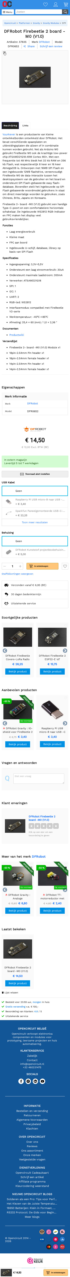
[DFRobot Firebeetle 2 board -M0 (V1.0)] (15, 826)
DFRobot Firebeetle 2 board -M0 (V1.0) (42, 818)
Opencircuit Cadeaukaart (32, 1172)
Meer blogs (32, 1216)
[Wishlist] (42, 4)
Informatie (32, 1105)
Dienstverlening (32, 1167)
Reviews (32, 1146)
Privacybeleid (32, 1124)
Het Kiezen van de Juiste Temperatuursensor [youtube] (32, 1203)
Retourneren (32, 1115)
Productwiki (16, 334)
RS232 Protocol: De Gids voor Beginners (32, 1212)
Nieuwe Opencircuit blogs (32, 1194)
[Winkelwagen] (63, 4)
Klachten (32, 1128)
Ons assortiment (32, 1150)
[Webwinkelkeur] (35, 1261)
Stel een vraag (23, 776)
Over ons (32, 1141)
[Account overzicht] (53, 4)
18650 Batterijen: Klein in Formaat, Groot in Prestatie (32, 1208)
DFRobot (32, 403)
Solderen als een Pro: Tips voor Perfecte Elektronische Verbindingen (32, 1199)
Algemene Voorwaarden (32, 1119)
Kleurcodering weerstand (32, 1186)
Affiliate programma (32, 1181)
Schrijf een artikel (32, 1177)
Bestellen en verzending (32, 1111)
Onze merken (32, 1155)
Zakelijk (32, 1055)
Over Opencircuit (32, 1136)
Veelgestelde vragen (32, 1159)
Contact (32, 1060)
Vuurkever (9, 134)
